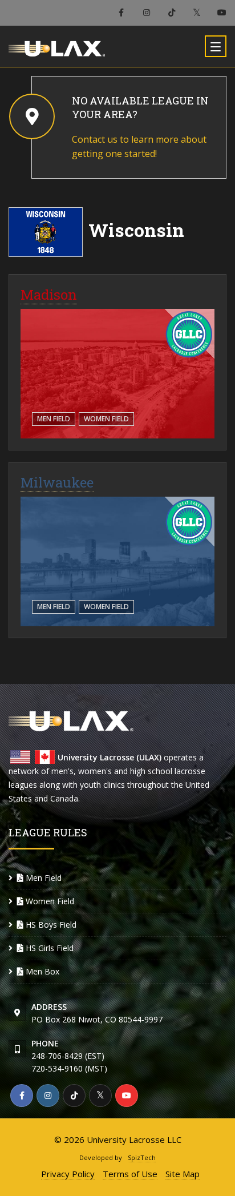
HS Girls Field (48, 948)
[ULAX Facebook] (121, 13)
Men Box (41, 971)
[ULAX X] (196, 13)
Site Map (182, 1173)
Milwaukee (57, 482)
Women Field (106, 419)
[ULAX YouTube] (222, 13)
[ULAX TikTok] (171, 13)
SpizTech (142, 1157)
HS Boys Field (49, 924)
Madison (49, 294)
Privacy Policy (68, 1173)
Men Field (53, 419)
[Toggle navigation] (215, 46)
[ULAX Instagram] (146, 13)
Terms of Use (130, 1173)
